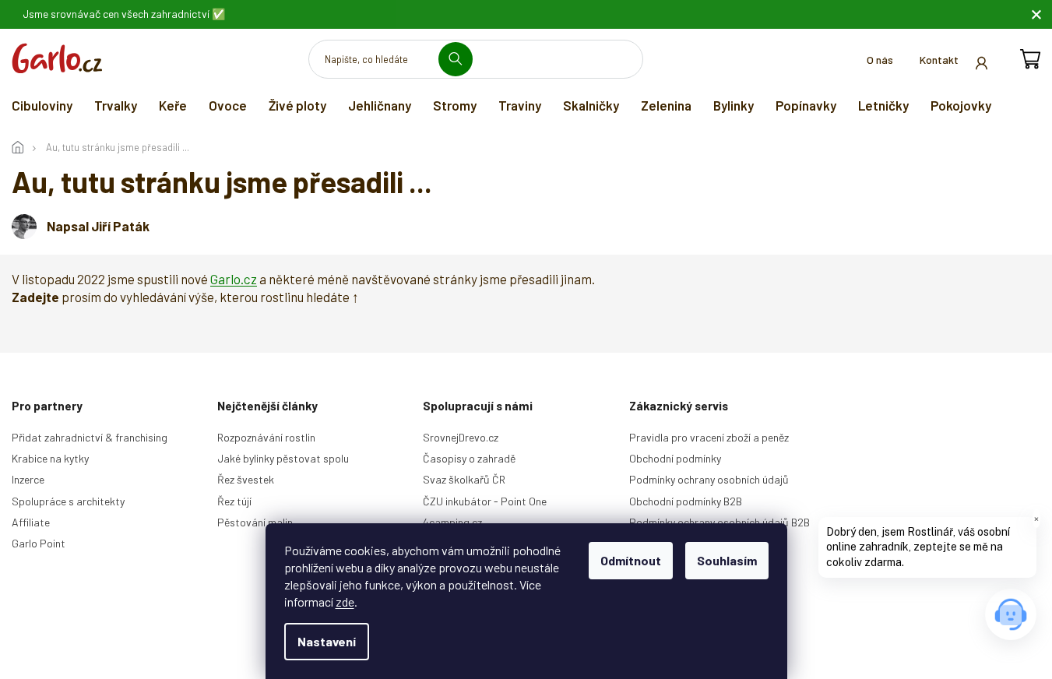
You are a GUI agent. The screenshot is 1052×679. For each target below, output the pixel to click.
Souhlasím (727, 560)
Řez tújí (234, 501)
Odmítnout (630, 560)
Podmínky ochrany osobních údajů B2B (719, 522)
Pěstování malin (255, 522)
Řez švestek (245, 479)
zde (345, 601)
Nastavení (326, 641)
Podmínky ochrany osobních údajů (709, 479)
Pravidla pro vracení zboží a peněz (709, 437)
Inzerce (28, 479)
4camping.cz (452, 522)
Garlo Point (38, 543)
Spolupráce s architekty (68, 501)
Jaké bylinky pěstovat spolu (283, 458)
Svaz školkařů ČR (464, 479)
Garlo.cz (233, 279)
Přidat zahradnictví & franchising (89, 437)
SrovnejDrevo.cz (460, 437)
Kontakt (939, 59)
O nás (880, 59)
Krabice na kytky (50, 458)
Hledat (461, 58)
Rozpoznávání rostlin (266, 437)
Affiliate (31, 522)
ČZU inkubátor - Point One (485, 501)
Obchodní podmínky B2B (685, 501)
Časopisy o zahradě (469, 458)
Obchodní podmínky (675, 458)
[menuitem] (42, 105)
